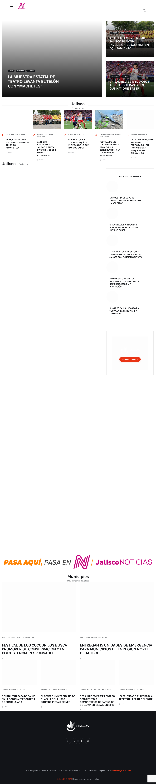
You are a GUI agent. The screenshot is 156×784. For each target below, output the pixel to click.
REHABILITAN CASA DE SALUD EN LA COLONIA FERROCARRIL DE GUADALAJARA (18, 699)
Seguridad (142, 134)
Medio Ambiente (93, 690)
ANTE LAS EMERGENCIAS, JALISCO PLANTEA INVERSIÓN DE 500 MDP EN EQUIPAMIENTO (129, 43)
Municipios (104, 136)
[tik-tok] (81, 741)
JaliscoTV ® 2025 (64, 779)
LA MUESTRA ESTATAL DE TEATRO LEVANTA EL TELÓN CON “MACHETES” (33, 81)
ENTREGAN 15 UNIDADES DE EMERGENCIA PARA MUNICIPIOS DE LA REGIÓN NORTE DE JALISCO (116, 649)
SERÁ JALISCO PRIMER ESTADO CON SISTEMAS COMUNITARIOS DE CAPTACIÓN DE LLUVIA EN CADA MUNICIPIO (97, 700)
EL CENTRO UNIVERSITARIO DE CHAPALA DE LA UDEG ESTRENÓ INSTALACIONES (58, 699)
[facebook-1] (68, 741)
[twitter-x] (75, 741)
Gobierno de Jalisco (88, 637)
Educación (45, 690)
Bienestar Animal (107, 134)
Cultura (20, 71)
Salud (22, 690)
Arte (11, 71)
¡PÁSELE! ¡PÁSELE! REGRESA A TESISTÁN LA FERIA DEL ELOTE (136, 698)
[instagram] (88, 741)
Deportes (115, 76)
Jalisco (31, 71)
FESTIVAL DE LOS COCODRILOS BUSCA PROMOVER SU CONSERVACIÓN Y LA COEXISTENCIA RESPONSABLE (34, 649)
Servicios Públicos (129, 33)
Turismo (140, 690)
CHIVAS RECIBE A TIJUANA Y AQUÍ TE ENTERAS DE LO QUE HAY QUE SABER (129, 85)
